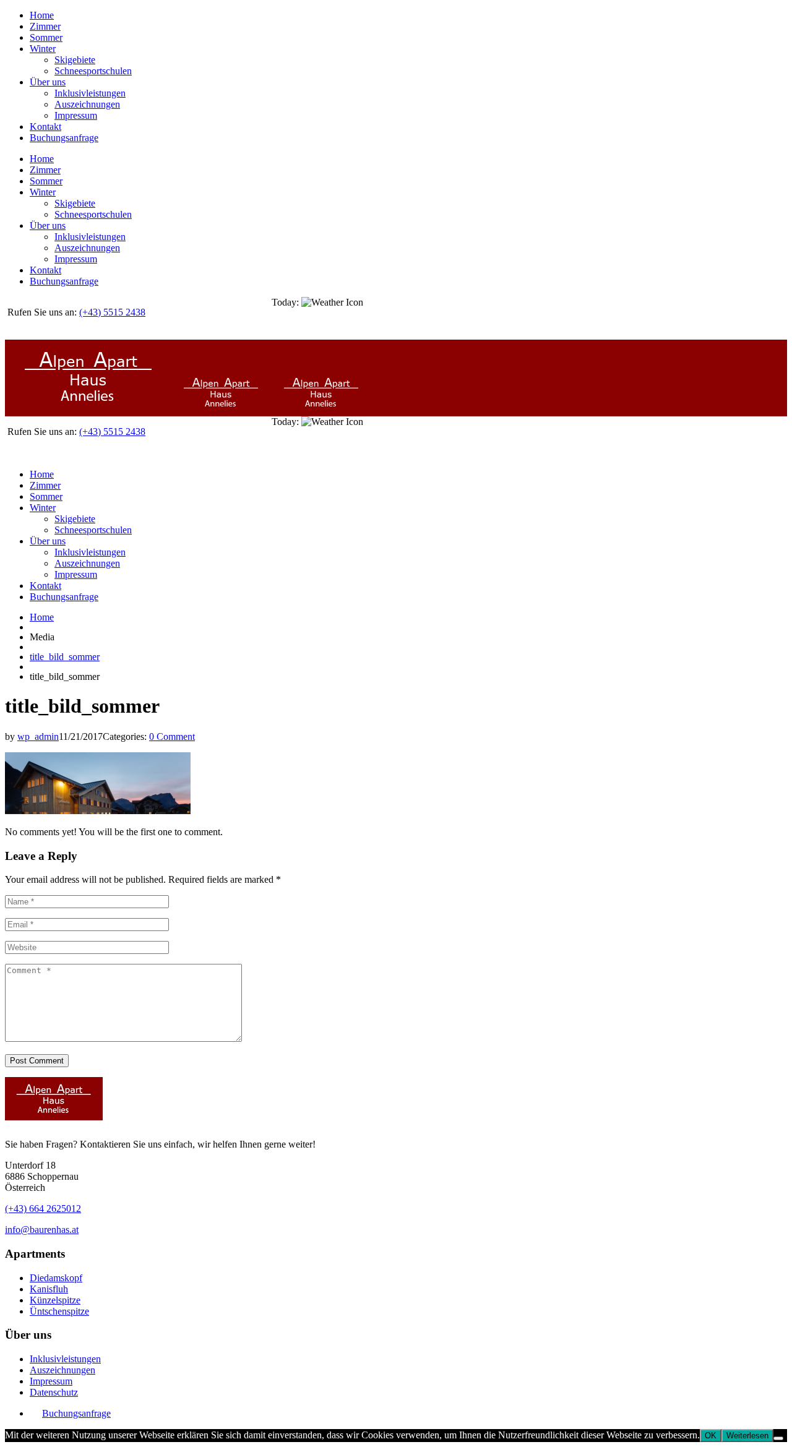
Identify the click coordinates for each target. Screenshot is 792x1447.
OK (711, 1435)
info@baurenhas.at (42, 1229)
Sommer (46, 37)
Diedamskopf (56, 1278)
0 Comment (172, 736)
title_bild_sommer (65, 656)
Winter (43, 48)
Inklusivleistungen (90, 93)
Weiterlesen (747, 1435)
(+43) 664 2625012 (43, 1208)
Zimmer (45, 26)
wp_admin (38, 736)
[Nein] (778, 1438)
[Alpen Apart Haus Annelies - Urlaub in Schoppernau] (137, 410)
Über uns (48, 82)
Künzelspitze (55, 1300)
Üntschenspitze (59, 1311)
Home (42, 15)
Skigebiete (74, 59)
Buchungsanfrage (64, 137)
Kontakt (45, 126)
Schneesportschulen (93, 71)
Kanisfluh (49, 1289)
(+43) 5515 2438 (112, 312)
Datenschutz (54, 1392)
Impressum (75, 115)
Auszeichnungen (87, 104)
